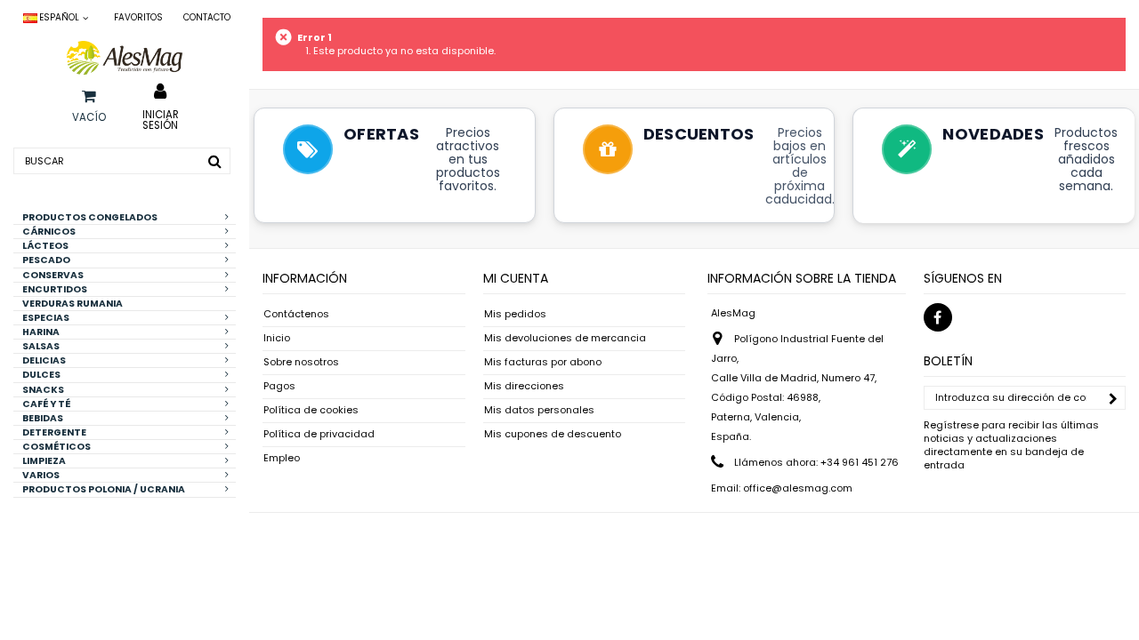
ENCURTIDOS (54, 289)
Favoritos (138, 17)
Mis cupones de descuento (552, 434)
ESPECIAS (45, 317)
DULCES (41, 374)
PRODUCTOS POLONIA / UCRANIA (103, 489)
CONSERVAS (53, 275)
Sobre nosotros (301, 362)
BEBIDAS (42, 418)
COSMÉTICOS (56, 446)
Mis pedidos (515, 314)
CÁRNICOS (49, 231)
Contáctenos (296, 314)
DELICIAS (44, 360)
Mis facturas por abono (543, 362)
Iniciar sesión (160, 119)
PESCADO (46, 260)
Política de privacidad (319, 434)
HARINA (41, 332)
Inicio (276, 338)
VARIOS (41, 475)
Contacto (206, 17)
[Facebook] (938, 317)
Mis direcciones (524, 386)
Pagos (279, 386)
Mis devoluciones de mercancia (565, 338)
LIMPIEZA (44, 461)
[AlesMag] (124, 58)
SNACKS (43, 389)
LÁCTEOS (45, 245)
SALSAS (41, 346)
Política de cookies (311, 410)
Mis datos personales (539, 410)
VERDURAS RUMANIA (72, 303)
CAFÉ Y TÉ (46, 404)
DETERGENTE (54, 432)
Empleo (281, 458)
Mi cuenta (515, 278)
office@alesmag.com (797, 488)
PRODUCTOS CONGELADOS (90, 217)
